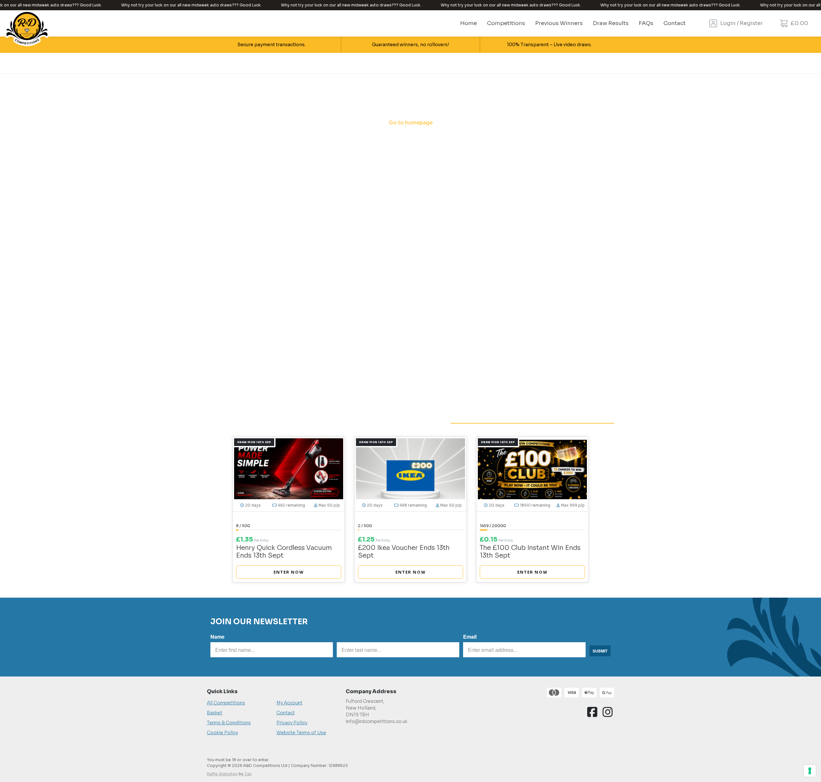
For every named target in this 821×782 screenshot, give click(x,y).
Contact (285, 713)
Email (470, 636)
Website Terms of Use (301, 733)
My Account (289, 703)
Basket (214, 713)
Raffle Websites (222, 773)
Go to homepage (411, 122)
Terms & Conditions (229, 723)
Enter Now (289, 572)
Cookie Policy (222, 733)
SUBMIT (600, 651)
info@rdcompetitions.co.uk (376, 721)
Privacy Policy (291, 723)
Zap (248, 773)
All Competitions (226, 703)
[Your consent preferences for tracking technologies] (810, 771)
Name (217, 636)
